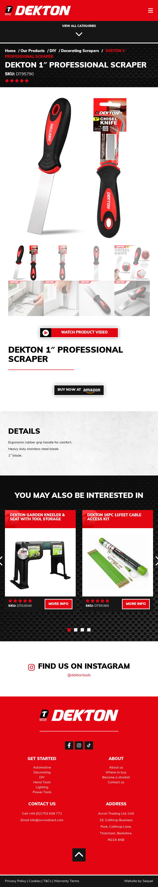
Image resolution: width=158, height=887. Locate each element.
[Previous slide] (16, 685)
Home (10, 51)
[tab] (69, 629)
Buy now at (69, 390)
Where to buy (116, 772)
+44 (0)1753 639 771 (45, 813)
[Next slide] (141, 685)
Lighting (42, 787)
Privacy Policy (15, 881)
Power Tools (42, 792)
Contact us (116, 782)
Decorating (42, 772)
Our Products (33, 51)
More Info (59, 604)
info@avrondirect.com (46, 820)
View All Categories (79, 26)
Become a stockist (116, 777)
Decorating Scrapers (80, 51)
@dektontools (79, 675)
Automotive (42, 767)
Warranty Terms (66, 881)
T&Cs (47, 881)
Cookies (35, 881)
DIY (53, 51)
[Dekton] (38, 13)
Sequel (148, 881)
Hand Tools (42, 782)
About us (116, 767)
